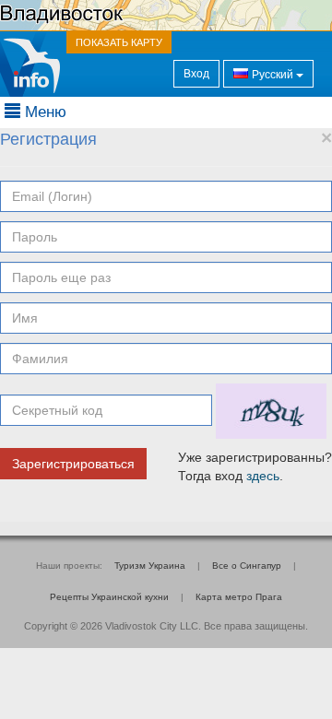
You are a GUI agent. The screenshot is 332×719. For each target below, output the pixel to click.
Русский (272, 74)
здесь (262, 475)
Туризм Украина (149, 565)
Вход (196, 73)
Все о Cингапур (246, 565)
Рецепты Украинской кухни (109, 597)
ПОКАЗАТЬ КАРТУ (119, 42)
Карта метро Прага (239, 597)
